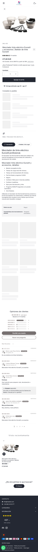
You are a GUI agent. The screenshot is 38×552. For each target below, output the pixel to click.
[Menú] (4, 3)
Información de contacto (8, 550)
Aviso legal (26, 548)
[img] (5, 348)
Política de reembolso (7, 545)
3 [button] (19, 426)
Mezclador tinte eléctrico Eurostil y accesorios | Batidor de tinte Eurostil (10, 460)
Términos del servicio (7, 548)
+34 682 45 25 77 (9, 504)
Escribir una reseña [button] (19, 333)
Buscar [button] (20, 486)
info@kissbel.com (9, 501)
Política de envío (18, 548)
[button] (34, 3)
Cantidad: (5, 70)
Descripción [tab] (9, 144)
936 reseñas (7, 522)
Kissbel (8, 543)
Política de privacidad (19, 545)
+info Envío (30, 61)
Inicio (3, 137)
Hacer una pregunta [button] (19, 337)
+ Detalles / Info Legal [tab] (24, 144)
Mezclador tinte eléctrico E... (15, 137)
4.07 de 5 (23, 315)
